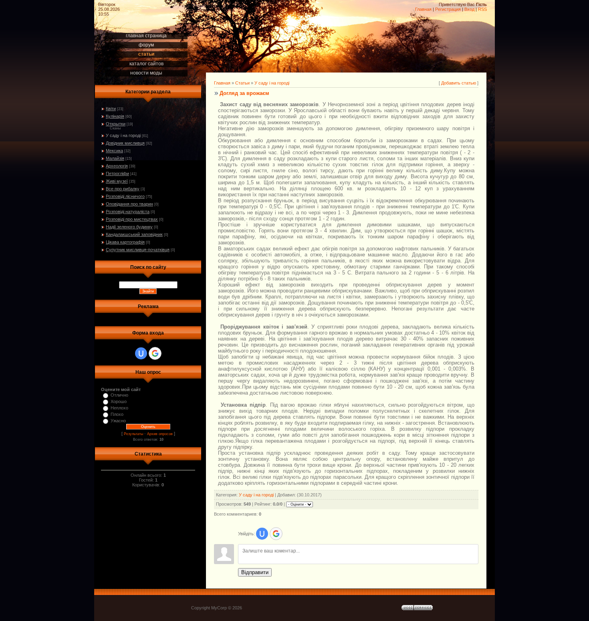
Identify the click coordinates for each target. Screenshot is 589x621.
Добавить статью (458, 83)
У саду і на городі (123, 135)
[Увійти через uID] (141, 353)
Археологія (117, 165)
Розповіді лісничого (125, 196)
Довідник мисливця (125, 143)
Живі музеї (117, 181)
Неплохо (119, 407)
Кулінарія (115, 116)
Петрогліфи (117, 173)
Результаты (133, 434)
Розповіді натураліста (127, 211)
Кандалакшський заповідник (134, 234)
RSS (482, 9)
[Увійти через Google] (155, 353)
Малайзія (115, 158)
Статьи (242, 83)
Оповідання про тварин (129, 204)
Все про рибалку (122, 188)
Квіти (111, 108)
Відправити (254, 572)
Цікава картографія (125, 242)
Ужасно (118, 420)
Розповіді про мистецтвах (132, 219)
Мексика (114, 150)
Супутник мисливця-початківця (137, 249)
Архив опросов (160, 434)
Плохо (117, 414)
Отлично (119, 395)
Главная (423, 9)
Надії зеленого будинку (129, 226)
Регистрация (448, 9)
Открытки (115, 123)
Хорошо (119, 401)
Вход (469, 9)
